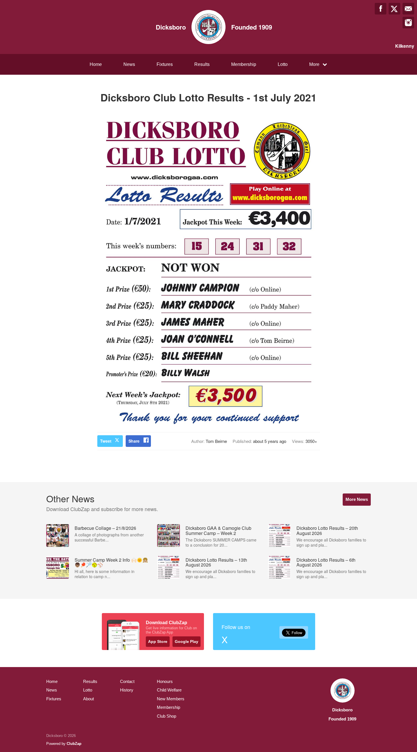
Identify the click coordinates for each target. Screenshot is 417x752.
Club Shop (166, 716)
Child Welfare (169, 690)
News (129, 64)
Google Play (186, 641)
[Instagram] (408, 22)
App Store (157, 641)
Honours (165, 681)
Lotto (283, 64)
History (126, 690)
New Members (170, 698)
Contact (127, 681)
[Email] (408, 8)
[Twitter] (394, 8)
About (88, 698)
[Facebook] (380, 8)
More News (357, 499)
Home (96, 64)
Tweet (105, 441)
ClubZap (74, 743)
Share (134, 441)
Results (202, 64)
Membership (243, 64)
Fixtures (165, 64)
